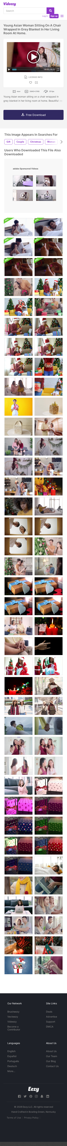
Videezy (12, 1021)
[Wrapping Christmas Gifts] (18, 506)
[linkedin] (47, 1096)
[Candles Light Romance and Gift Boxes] (18, 945)
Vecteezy (12, 1016)
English (11, 1051)
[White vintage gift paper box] (18, 427)
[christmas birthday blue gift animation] (18, 826)
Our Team (51, 1056)
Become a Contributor (13, 1028)
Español (11, 1056)
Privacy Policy (31, 1117)
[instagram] (36, 1096)
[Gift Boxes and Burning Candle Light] (48, 626)
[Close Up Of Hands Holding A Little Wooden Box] (18, 267)
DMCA (49, 1026)
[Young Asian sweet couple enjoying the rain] (18, 726)
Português (13, 1061)
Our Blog (51, 1061)
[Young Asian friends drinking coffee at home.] (18, 766)
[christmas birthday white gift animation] (48, 786)
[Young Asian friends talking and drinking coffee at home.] (48, 766)
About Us (51, 1051)
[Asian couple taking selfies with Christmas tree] (18, 566)
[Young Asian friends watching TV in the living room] (48, 506)
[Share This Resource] (37, 82)
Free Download (36, 115)
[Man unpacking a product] (48, 526)
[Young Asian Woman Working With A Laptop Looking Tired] (18, 905)
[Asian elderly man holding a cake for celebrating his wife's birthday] (48, 427)
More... (11, 1071)
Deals (49, 1011)
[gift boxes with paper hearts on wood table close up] (18, 586)
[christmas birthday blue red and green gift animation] (18, 845)
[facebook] (19, 1096)
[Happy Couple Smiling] (18, 885)
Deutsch (12, 1066)
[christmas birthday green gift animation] (48, 826)
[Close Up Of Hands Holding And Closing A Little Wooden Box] (48, 247)
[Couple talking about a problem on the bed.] (18, 227)
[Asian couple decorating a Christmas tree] (48, 546)
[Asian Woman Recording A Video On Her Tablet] (18, 786)
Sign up (54, 16)
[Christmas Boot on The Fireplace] (48, 945)
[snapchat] (41, 1096)
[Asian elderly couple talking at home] (18, 626)
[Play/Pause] (9, 69)
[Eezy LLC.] (33, 1089)
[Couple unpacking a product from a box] (18, 526)
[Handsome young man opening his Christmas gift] (18, 327)
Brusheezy (13, 1011)
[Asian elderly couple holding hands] (18, 646)
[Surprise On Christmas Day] (48, 287)
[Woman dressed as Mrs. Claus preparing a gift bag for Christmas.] (48, 666)
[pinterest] (30, 1096)
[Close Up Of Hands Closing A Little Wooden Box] (48, 267)
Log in (45, 16)
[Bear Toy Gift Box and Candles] (48, 486)
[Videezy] (9, 4)
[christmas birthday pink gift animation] (18, 806)
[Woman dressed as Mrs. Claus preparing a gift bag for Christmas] (18, 666)
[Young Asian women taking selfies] (18, 746)
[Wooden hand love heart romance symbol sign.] (48, 646)
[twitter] (25, 1096)
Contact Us (52, 1066)
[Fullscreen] (58, 69)
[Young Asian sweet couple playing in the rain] (48, 726)
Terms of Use (14, 1117)
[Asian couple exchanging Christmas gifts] (18, 287)
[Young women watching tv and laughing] (18, 446)
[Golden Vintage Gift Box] (48, 407)
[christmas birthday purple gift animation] (48, 806)
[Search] (50, 10)
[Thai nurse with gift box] (18, 407)
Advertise (51, 1016)
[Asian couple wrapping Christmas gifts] (48, 307)
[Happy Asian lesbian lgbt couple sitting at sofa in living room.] (18, 387)
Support (50, 1021)
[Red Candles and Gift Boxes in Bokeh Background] (18, 686)
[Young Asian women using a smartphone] (48, 746)
